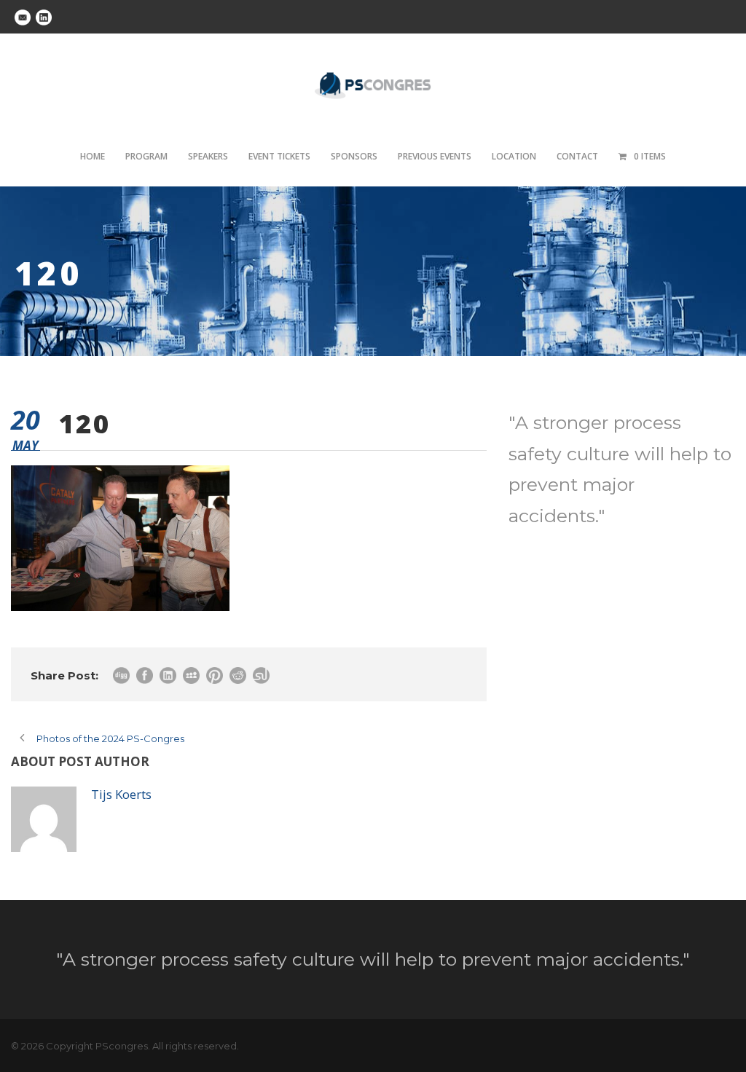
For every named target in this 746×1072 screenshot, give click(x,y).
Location (514, 156)
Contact (577, 156)
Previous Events (434, 156)
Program (146, 156)
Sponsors (354, 156)
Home (92, 156)
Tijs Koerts (121, 794)
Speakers (208, 156)
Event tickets (279, 156)
